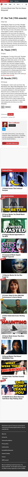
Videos (11, 1)
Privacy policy (5, 443)
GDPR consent (5, 460)
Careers (4, 456)
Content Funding (6, 453)
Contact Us (4, 437)
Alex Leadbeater (14, 123)
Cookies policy (5, 447)
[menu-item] (5, 4)
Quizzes (17, 1)
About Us (4, 433)
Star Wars (10, 114)
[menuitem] (4, 1)
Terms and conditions (7, 440)
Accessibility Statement (7, 450)
